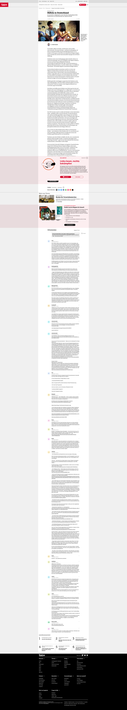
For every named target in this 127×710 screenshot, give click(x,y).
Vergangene (66, 683)
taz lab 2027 (66, 684)
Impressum (75, 703)
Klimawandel (54, 665)
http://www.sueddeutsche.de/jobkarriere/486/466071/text (62, 518)
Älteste (78, 230)
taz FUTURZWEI (80, 680)
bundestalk (41, 678)
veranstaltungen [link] (44, 1)
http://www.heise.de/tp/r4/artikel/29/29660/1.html (61, 472)
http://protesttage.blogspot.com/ (58, 625)
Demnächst (66, 678)
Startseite (40, 8)
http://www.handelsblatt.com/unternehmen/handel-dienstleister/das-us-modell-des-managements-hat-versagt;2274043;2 (65, 414)
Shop (40, 696)
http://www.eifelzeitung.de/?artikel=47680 (59, 417)
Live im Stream (67, 681)
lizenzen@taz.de (46, 703)
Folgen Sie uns (78, 655)
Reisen (40, 693)
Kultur (40, 665)
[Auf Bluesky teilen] (61, 190)
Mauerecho (41, 683)
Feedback (53, 692)
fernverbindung (42, 680)
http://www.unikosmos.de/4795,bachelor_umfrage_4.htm (62, 552)
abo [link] (76, 1)
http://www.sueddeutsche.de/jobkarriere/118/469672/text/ (62, 369)
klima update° (41, 681)
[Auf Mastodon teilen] (59, 190)
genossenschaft (80, 662)
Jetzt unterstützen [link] (53, 181)
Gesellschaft (41, 664)
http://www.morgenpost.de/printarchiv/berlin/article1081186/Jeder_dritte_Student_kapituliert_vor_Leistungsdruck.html (65, 509)
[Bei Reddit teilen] (70, 190)
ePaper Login (54, 696)
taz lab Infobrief (54, 683)
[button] (87, 5)
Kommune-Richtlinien (79, 702)
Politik (40, 661)
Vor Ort (65, 680)
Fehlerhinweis (59, 187)
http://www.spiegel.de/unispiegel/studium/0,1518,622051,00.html (63, 529)
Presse (65, 667)
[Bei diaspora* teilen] (68, 190)
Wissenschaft (48, 8)
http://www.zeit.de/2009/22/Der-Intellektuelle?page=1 (61, 402)
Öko (44, 8)
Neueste (75, 230)
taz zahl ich (79, 664)
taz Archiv (79, 683)
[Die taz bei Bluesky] (85, 655)
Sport (40, 667)
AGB (79, 703)
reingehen (41, 686)
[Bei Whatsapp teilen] (66, 190)
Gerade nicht (84, 157)
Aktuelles (66, 661)
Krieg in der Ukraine (55, 664)
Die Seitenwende (67, 664)
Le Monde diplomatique (81, 682)
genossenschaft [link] (80, 1)
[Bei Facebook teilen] (63, 190)
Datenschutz (70, 703)
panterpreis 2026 (80, 669)
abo (77, 661)
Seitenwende (82, 703)
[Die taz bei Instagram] (87, 655)
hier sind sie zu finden (59, 236)
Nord (40, 670)
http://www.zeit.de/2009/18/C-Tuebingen (59, 544)
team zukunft (54, 678)
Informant (66, 703)
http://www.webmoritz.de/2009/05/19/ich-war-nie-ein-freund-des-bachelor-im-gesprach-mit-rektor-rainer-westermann (65, 358)
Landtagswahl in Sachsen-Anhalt (56, 662)
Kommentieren (54, 187)
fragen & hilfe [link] (52, 1)
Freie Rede (41, 684)
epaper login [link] (85, 1)
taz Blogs (78, 678)
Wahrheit (40, 672)
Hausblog (66, 662)
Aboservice (54, 694)
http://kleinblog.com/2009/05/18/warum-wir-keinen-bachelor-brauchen (64, 270)
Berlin (40, 669)
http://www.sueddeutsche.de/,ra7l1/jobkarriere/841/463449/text (65, 466)
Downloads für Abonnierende (57, 697)
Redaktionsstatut (71, 702)
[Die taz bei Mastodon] (82, 655)
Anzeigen (40, 697)
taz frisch (53, 680)
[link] (44, 5)
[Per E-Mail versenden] (56, 190)
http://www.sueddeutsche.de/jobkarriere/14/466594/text (65, 522)
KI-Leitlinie (85, 702)
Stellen (65, 665)
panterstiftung (79, 667)
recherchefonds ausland (81, 665)
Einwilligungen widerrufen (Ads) (70, 705)
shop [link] (48, 1)
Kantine (40, 694)
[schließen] (87, 158)
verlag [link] (40, 1)
